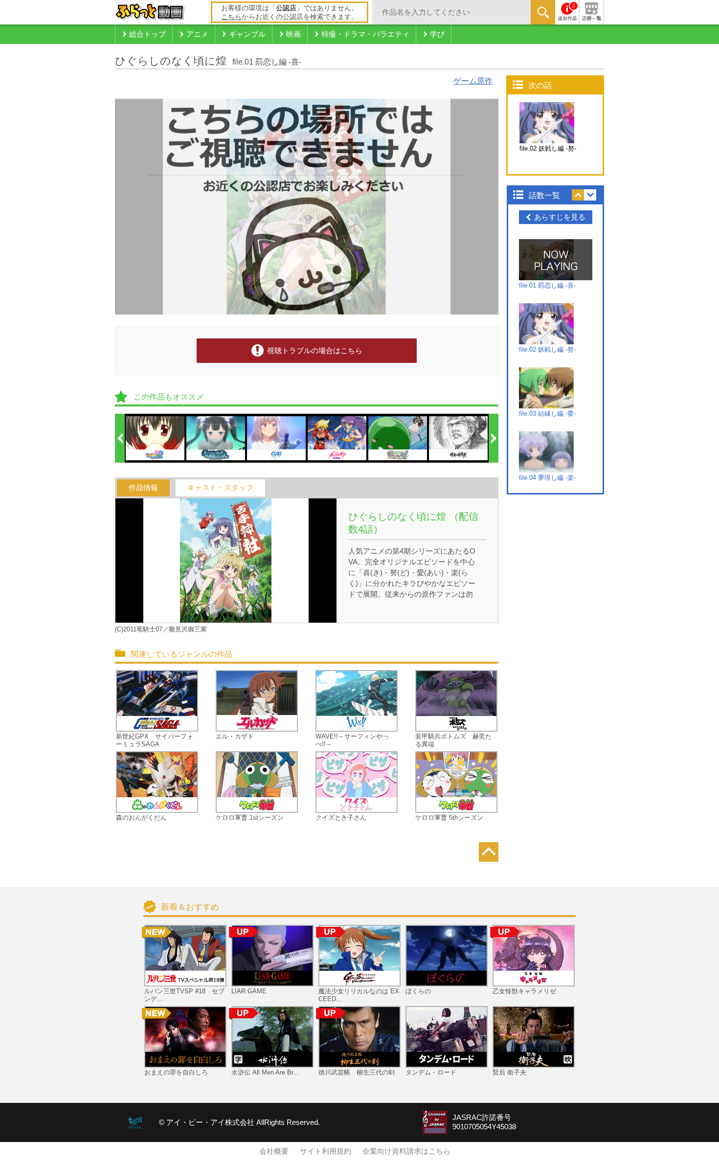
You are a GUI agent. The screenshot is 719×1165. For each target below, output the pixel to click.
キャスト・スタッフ (220, 488)
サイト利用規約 (325, 1151)
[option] (155, 438)
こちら (231, 17)
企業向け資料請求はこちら (406, 1151)
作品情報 (143, 488)
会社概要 (274, 1151)
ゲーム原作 (473, 81)
